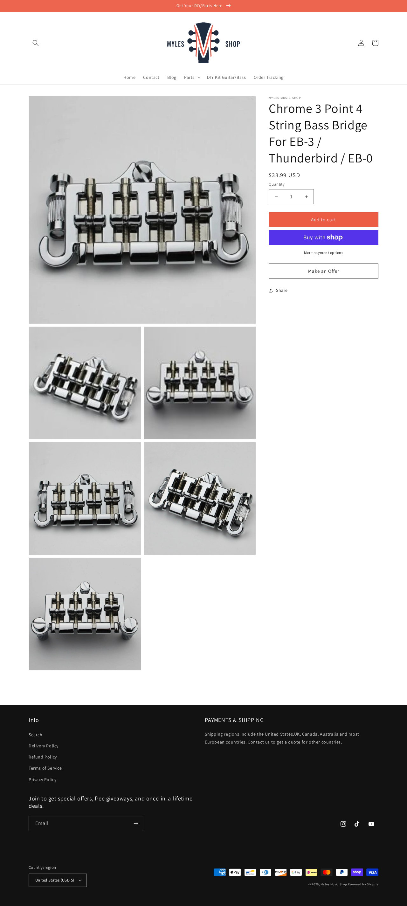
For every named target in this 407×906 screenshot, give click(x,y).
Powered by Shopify (363, 884)
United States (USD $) (54, 880)
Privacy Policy (42, 779)
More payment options (323, 252)
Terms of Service (45, 768)
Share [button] (282, 290)
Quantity (277, 184)
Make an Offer (323, 271)
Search (36, 735)
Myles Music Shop (334, 884)
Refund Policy (43, 757)
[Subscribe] (136, 823)
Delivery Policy (44, 746)
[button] (36, 43)
